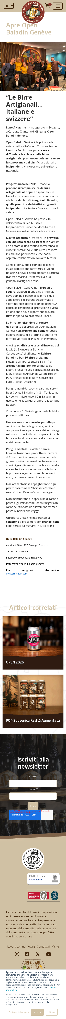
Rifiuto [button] (52, 1012)
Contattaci (43, 946)
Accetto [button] (37, 1012)
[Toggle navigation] (58, 6)
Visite (55, 946)
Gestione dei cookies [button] (18, 1012)
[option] (33, 591)
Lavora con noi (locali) (21, 946)
